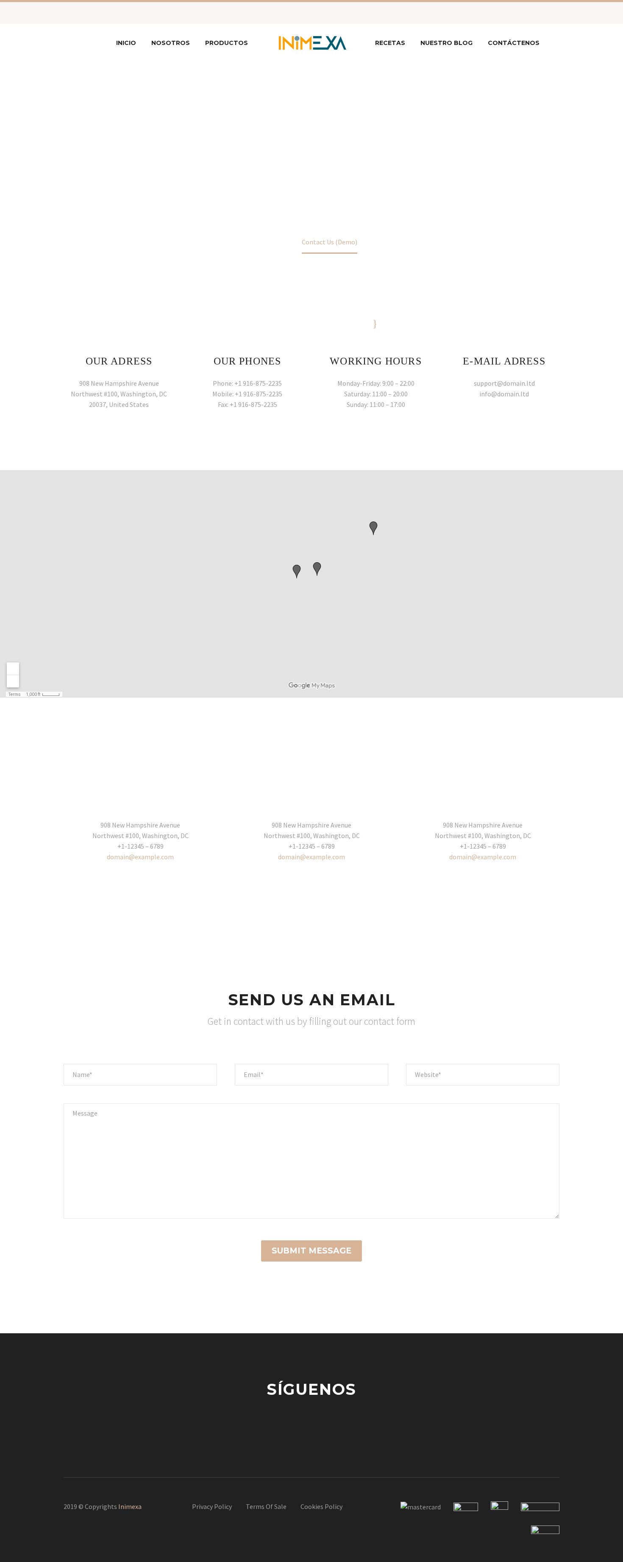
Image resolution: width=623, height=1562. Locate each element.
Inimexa (130, 1506)
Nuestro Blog (446, 43)
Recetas (390, 43)
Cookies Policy (321, 1506)
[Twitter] (110, 12)
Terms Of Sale (266, 1506)
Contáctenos (514, 43)
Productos (226, 43)
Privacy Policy (212, 1506)
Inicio (126, 43)
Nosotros (170, 43)
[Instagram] (123, 12)
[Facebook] (97, 12)
